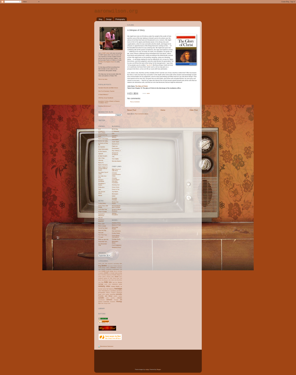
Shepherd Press (116, 247)
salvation (119, 298)
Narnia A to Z (115, 144)
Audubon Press (116, 222)
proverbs (119, 294)
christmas (113, 267)
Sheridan (116, 299)
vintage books (107, 303)
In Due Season (102, 151)
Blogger (159, 369)
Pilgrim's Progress (111, 292)
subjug (147, 369)
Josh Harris (115, 139)
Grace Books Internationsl (115, 236)
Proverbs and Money (105, 296)
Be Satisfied (101, 147)
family (112, 273)
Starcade (100, 232)
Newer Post (131, 110)
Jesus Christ (116, 278)
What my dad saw (103, 239)
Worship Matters (116, 161)
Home (163, 110)
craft (121, 269)
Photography (120, 19)
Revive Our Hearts (115, 202)
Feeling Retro (102, 203)
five (105, 274)
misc (108, 286)
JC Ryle (110, 278)
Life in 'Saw (101, 158)
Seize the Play (102, 230)
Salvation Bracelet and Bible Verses (108, 87)
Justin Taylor (115, 141)
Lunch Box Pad (102, 209)
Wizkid (100, 195)
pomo (103, 294)
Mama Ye (100, 162)
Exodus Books (116, 233)
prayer (107, 294)
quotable (101, 298)
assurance (110, 263)
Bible (121, 263)
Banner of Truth (116, 225)
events (106, 273)
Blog (100, 19)
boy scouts (110, 266)
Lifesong (100, 160)
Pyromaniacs (115, 148)
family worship (118, 273)
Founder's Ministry (115, 136)
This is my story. (103, 79)
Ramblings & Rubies (101, 184)
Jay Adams (115, 191)
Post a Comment (135, 101)
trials (102, 303)
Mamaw (120, 282)
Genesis (109, 276)
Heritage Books (116, 239)
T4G (113, 156)
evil (110, 273)
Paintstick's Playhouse (101, 214)
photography (101, 292)
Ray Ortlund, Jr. (116, 150)
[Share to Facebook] (135, 93)
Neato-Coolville (102, 211)
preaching (112, 294)
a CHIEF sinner (105, 53)
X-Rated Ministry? (103, 94)
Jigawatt (100, 153)
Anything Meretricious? (104, 106)
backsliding (116, 263)
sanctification (101, 299)
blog (99, 266)
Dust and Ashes (116, 231)
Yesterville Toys (102, 241)
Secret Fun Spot (102, 228)
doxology (120, 271)
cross (99, 271)
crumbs (103, 271)
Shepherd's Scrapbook (115, 153)
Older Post (194, 110)
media (120, 284)
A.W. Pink (104, 263)
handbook (100, 278)
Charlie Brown (101, 267)
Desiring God (115, 185)
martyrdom (115, 284)
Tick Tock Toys (102, 235)
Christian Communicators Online (116, 174)
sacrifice (113, 298)
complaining (108, 269)
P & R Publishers (116, 245)
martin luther (107, 284)
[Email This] (128, 93)
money (113, 286)
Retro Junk (101, 223)
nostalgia (118, 288)
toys (99, 303)
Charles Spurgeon (117, 266)
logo (114, 282)
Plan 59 (100, 217)
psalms (115, 296)
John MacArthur (118, 280)
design (111, 271)
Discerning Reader (115, 228)
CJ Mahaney (115, 131)
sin (121, 300)
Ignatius (105, 278)
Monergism (115, 194)
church (103, 269)
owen (148, 93)
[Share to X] (133, 93)
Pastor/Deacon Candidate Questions (112, 290)
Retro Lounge (102, 226)
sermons (109, 300)
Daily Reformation (103, 149)
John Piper (101, 282)
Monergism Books (115, 242)
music (118, 286)
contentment (115, 269)
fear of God (101, 274)
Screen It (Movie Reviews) (116, 210)
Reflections (101, 187)
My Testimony (110, 289)
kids (106, 282)
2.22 (99, 129)
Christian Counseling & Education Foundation (115, 180)
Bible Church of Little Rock (116, 170)
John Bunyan (105, 280)
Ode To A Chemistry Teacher (106, 91)
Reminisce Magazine (101, 220)
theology (119, 301)
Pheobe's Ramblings (101, 180)
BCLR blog (115, 129)
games (104, 276)
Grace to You (115, 189)
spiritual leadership (103, 301)
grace (120, 276)
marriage (100, 284)
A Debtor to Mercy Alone (101, 132)
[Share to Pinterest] (137, 93)
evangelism (101, 273)
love (116, 282)
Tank (99, 189)
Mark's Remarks (103, 165)
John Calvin (111, 280)
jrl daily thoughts (102, 156)
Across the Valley (103, 141)
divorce (115, 271)
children (108, 267)
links (110, 282)
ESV (113, 133)
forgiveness (109, 274)
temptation (112, 301)
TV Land (100, 237)
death (107, 271)
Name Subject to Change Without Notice (103, 168)
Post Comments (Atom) (141, 114)
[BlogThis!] (130, 93)
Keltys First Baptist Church (107, 61)
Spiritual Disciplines (115, 213)
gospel (116, 276)
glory (112, 276)
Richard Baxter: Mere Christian (116, 206)
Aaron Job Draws (103, 138)
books (104, 265)
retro (107, 298)
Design (108, 19)
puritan (120, 296)
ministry (101, 286)
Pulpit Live (115, 146)
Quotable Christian (114, 199)
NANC (114, 196)
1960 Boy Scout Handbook (105, 98)
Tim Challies (115, 159)
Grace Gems (115, 187)
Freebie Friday (116, 274)
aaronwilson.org (116, 11)
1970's (99, 263)
